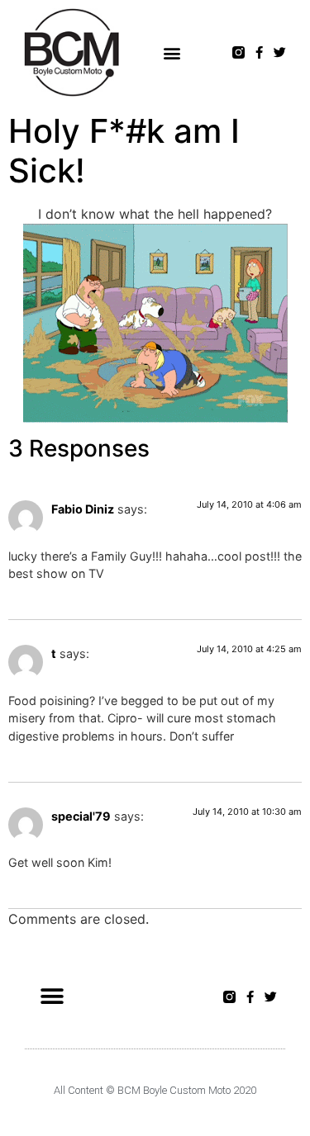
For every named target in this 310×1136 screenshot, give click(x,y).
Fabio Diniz (82, 509)
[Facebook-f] (259, 52)
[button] (172, 52)
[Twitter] (280, 52)
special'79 (81, 816)
